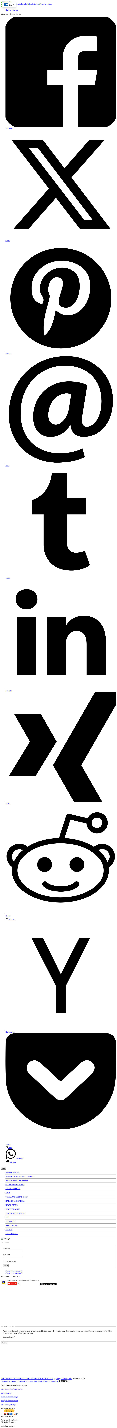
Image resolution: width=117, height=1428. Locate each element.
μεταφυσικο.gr (6, 1393)
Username (6, 1248)
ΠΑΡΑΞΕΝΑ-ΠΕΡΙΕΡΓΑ (15, 1201)
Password (6, 1255)
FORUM (8, 1230)
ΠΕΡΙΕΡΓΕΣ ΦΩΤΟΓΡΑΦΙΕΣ (16, 1180)
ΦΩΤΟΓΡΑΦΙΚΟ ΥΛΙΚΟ (14, 1185)
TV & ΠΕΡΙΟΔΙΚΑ (12, 1189)
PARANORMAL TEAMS (15, 1213)
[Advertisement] (58, 1303)
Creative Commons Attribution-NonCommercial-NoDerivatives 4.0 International (30, 1381)
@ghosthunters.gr (11, 10)
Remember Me (10, 1261)
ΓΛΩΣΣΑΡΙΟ (10, 1221)
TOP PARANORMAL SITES (16, 1197)
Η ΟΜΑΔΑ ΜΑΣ (12, 1226)
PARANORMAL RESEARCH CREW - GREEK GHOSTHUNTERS (27, 1379)
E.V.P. (7, 1193)
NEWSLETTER (11, 1205)
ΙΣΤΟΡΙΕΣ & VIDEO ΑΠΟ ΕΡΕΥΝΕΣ (20, 1176)
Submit (4, 1343)
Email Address (9, 1337)
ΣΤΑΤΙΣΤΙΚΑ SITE (12, 1209)
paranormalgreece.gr (8, 1404)
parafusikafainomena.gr (9, 1397)
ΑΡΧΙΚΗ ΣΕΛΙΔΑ (12, 1172)
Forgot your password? (13, 1271)
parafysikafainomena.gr (9, 1401)
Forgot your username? (13, 1273)
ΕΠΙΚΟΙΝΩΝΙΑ (11, 1234)
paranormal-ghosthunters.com (11, 1389)
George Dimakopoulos (64, 1379)
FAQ (7, 1217)
